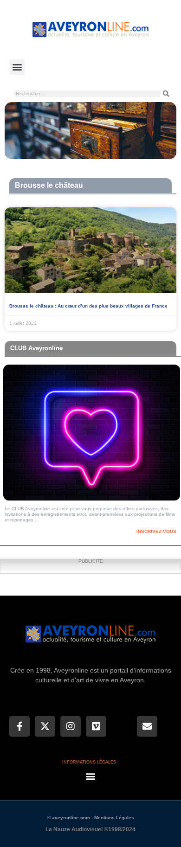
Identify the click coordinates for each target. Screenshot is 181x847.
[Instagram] (70, 726)
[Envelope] (147, 726)
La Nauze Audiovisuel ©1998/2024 (90, 829)
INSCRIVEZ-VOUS (156, 531)
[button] (17, 67)
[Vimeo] (96, 726)
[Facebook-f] (19, 726)
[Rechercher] (166, 93)
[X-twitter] (45, 726)
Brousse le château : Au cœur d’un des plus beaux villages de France (88, 305)
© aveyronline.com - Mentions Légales (90, 817)
